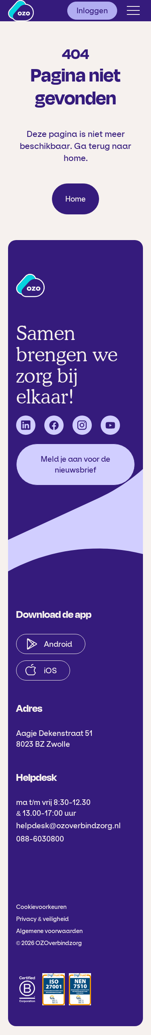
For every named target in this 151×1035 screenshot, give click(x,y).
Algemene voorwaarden (49, 931)
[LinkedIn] (25, 425)
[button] (133, 10)
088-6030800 (40, 839)
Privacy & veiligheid (42, 919)
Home (75, 199)
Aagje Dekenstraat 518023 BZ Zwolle (54, 738)
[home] (21, 10)
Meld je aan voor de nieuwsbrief (75, 464)
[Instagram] (82, 425)
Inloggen (92, 10)
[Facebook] (54, 425)
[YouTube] (110, 425)
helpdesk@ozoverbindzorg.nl (68, 825)
